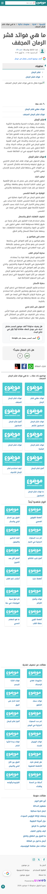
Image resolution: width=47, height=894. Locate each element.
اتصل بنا (43, 865)
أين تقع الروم (40, 801)
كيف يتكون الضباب (38, 831)
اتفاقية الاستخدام (39, 870)
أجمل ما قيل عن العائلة (36, 841)
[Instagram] (34, 859)
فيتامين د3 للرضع (39, 826)
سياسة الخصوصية (23, 870)
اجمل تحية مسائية (38, 811)
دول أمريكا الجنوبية (38, 821)
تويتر (17, 366)
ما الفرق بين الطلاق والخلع (34, 836)
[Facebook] (44, 859)
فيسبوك (24, 366)
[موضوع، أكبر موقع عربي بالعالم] (41, 3)
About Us (42, 875)
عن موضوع (25, 865)
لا (20, 356)
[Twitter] (39, 859)
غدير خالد (19, 49)
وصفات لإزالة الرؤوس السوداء (33, 816)
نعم (27, 356)
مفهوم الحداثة (39, 806)
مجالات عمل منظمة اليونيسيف (33, 846)
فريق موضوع (24, 875)
